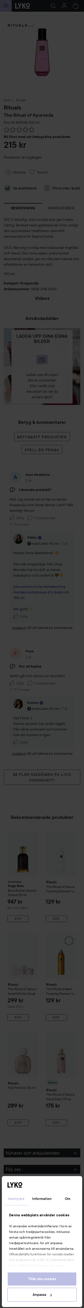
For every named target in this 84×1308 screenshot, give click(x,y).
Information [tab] (42, 1199)
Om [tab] (67, 1199)
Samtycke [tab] (16, 1199)
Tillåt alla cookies (42, 1279)
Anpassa (39, 1295)
